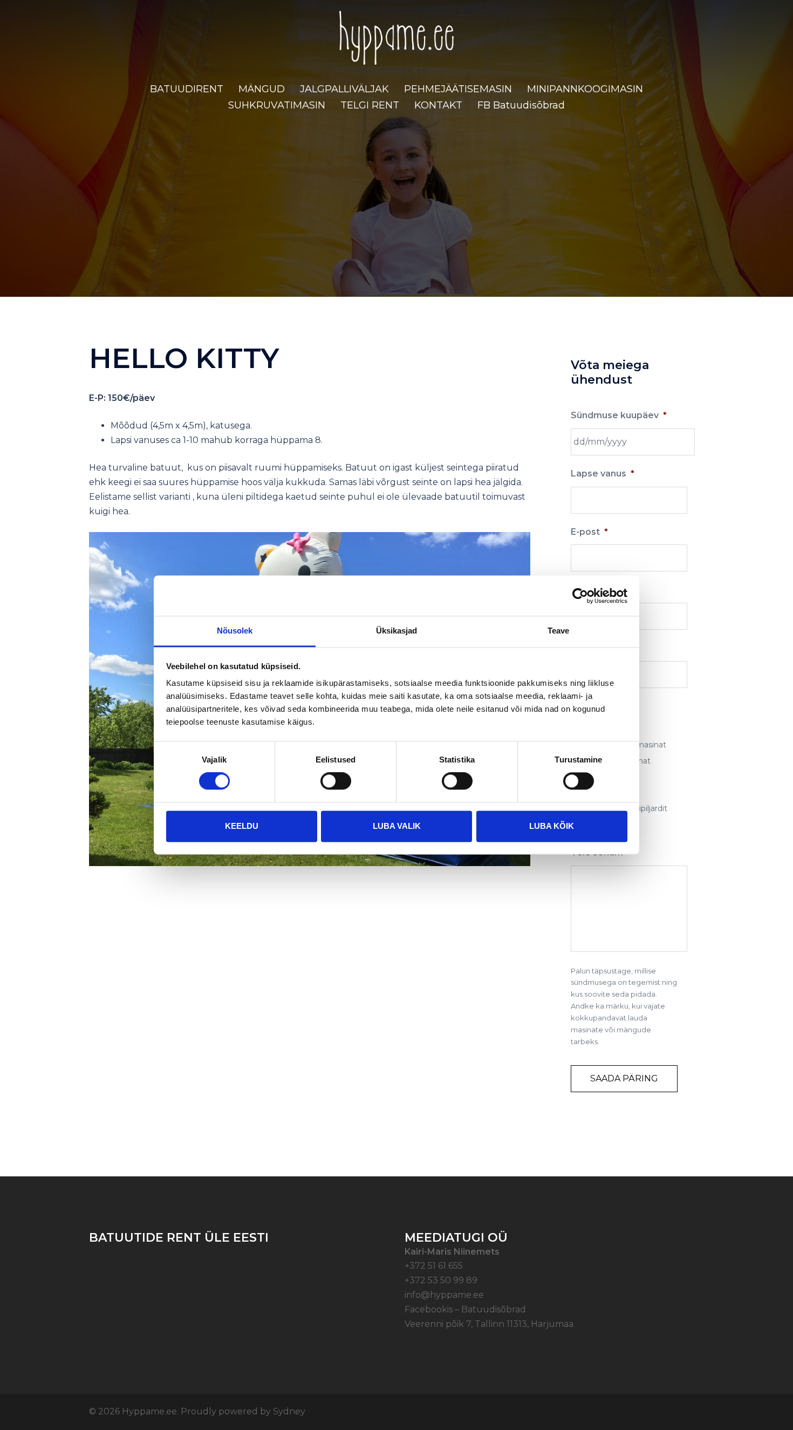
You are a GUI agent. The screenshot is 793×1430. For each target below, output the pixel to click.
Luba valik (397, 825)
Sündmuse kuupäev (619, 415)
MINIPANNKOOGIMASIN (585, 89)
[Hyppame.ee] (396, 41)
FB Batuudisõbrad (521, 105)
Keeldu (241, 825)
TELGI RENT (369, 105)
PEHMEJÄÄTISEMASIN (458, 89)
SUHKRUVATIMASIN (276, 105)
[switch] (335, 781)
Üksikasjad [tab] (397, 630)
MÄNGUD (261, 89)
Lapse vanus (602, 473)
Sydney (289, 1411)
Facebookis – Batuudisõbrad (465, 1309)
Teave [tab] (559, 630)
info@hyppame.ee (444, 1295)
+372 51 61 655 (434, 1266)
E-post (589, 532)
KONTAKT (438, 105)
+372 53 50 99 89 (441, 1280)
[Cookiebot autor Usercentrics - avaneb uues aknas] (580, 596)
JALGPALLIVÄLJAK (344, 89)
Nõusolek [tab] (235, 630)
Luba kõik (551, 825)
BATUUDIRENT (186, 89)
